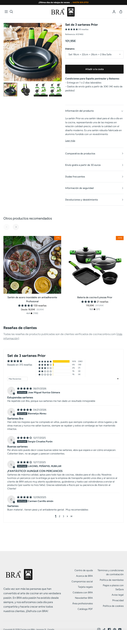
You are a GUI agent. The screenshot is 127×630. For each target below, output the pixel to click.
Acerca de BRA (84, 575)
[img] (25, 388)
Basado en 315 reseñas (19, 364)
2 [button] (59, 516)
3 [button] (63, 516)
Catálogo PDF (85, 609)
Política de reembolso (112, 579)
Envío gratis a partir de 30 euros (83, 164)
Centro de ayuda (83, 570)
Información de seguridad (79, 188)
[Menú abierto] (6, 11)
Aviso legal (118, 594)
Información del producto (79, 110)
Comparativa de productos (80, 153)
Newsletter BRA (84, 597)
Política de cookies (113, 605)
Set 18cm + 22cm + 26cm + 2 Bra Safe (90, 54)
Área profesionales (82, 603)
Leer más (70, 140)
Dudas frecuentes (75, 176)
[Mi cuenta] (114, 11)
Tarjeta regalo (85, 586)
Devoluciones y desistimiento (81, 199)
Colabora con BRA (83, 592)
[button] (71, 29)
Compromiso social (82, 581)
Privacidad (118, 600)
